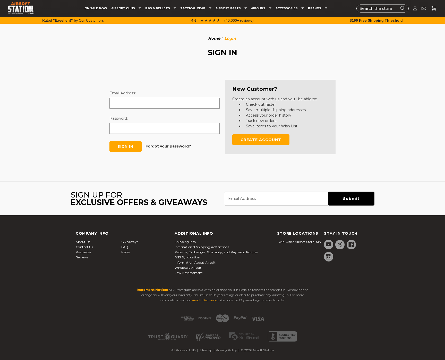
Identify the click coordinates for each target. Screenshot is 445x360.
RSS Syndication (187, 257)
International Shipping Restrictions (202, 247)
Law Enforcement (189, 273)
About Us (83, 242)
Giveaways (129, 242)
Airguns (258, 8)
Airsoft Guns (123, 8)
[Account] (413, 8)
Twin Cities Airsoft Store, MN (299, 242)
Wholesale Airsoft (188, 267)
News (125, 252)
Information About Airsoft (195, 262)
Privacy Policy (226, 350)
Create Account (261, 139)
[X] (340, 244)
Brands (315, 8)
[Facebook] (351, 244)
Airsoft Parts (229, 8)
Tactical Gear (193, 8)
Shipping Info (185, 242)
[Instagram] (328, 256)
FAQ (125, 247)
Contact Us (84, 247)
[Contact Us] (421, 8)
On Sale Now (95, 8)
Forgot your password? (168, 146)
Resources (83, 252)
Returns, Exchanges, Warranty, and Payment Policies (216, 252)
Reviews (82, 257)
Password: (118, 118)
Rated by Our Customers (73, 20)
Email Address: (122, 93)
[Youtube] (328, 244)
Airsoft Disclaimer (205, 300)
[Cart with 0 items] (431, 8)
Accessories (287, 8)
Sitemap (206, 350)
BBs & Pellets (158, 8)
